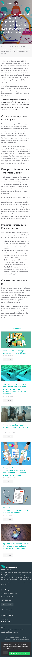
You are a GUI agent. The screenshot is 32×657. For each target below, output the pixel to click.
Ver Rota (9, 604)
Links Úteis (6, 639)
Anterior (4, 323)
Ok (5, 652)
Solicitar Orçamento (13, 637)
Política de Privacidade (21, 639)
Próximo (27, 323)
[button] (30, 3)
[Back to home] (9, 3)
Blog (25, 637)
